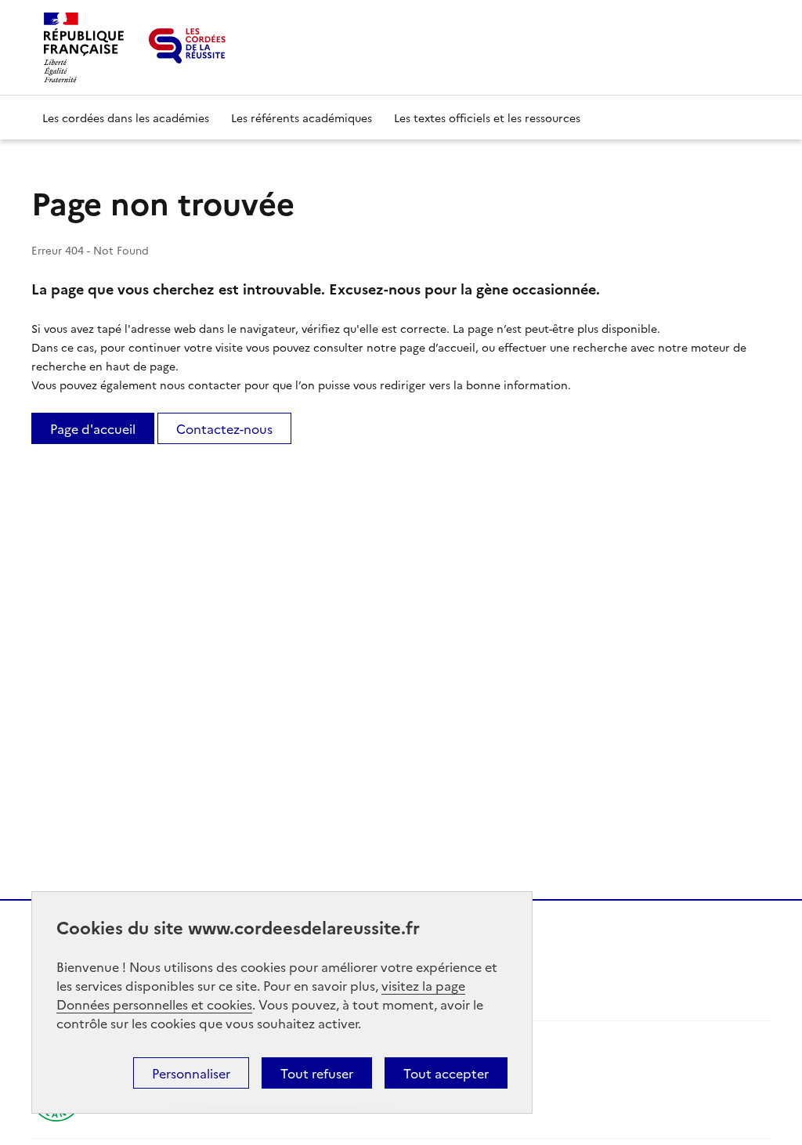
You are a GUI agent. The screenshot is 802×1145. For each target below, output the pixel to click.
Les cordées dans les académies (125, 117)
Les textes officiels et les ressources (487, 117)
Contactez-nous (224, 428)
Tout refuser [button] (316, 1073)
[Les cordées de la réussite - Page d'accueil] (187, 45)
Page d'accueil (92, 428)
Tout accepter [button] (446, 1073)
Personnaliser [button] (191, 1073)
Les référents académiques (301, 117)
